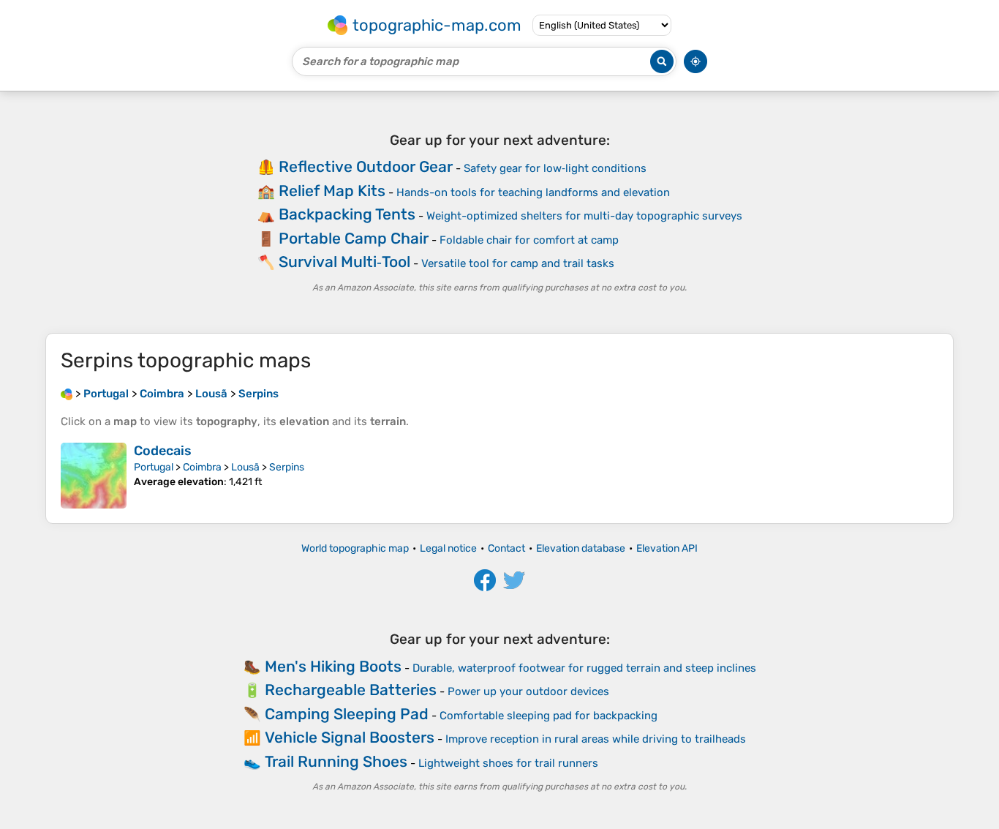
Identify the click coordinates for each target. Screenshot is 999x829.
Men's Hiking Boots (333, 666)
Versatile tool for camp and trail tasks (517, 263)
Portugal (153, 467)
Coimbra (202, 467)
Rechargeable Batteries (351, 689)
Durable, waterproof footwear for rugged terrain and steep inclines (584, 668)
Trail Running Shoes (336, 761)
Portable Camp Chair (354, 238)
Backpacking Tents (347, 214)
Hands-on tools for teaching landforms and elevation (533, 192)
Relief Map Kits (332, 190)
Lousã (245, 467)
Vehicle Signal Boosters (349, 737)
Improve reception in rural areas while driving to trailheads (595, 739)
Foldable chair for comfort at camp (529, 240)
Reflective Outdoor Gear (366, 166)
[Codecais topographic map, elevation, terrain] (94, 476)
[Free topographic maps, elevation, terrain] (66, 393)
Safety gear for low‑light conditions (555, 168)
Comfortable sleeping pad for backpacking (548, 715)
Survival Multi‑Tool (344, 261)
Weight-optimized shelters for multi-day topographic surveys (584, 215)
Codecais (163, 451)
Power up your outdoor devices (528, 691)
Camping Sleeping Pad (347, 714)
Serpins (286, 467)
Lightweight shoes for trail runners (508, 763)
